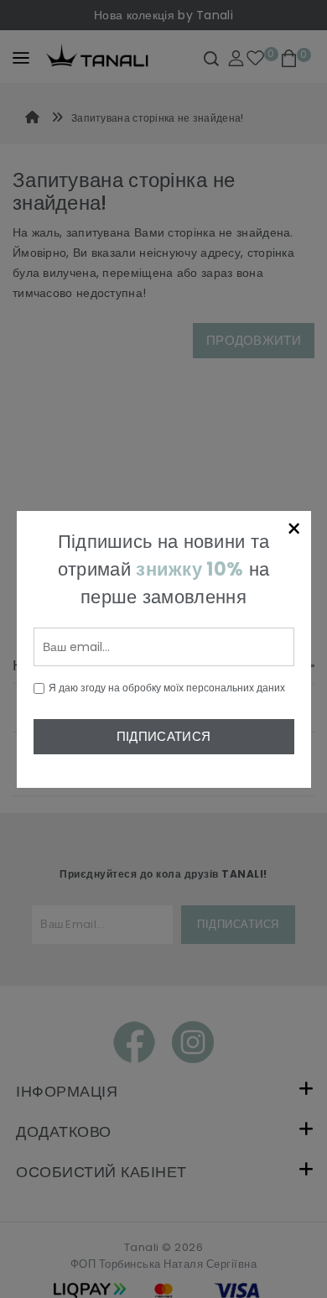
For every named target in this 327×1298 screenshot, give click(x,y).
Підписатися (163, 736)
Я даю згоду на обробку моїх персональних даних (167, 687)
